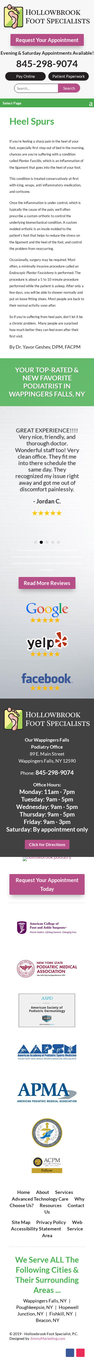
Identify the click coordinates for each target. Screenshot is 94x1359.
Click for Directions (47, 844)
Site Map (21, 1222)
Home (23, 1192)
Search (69, 88)
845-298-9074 (47, 63)
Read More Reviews (47, 583)
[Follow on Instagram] (80, 1353)
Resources (51, 1205)
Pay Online (25, 76)
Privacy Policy (51, 1222)
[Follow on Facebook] (70, 1353)
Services (64, 1192)
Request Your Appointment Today (47, 884)
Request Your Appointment (47, 40)
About (42, 1192)
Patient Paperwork (68, 76)
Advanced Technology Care (40, 1199)
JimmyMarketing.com (47, 1338)
